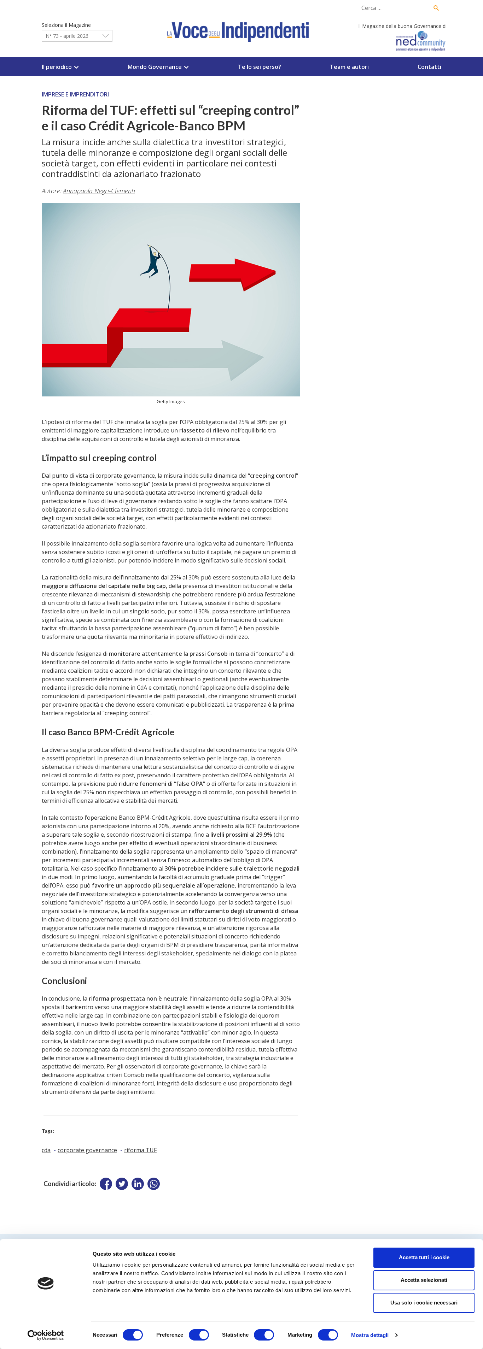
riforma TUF (140, 1150)
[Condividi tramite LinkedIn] (138, 1184)
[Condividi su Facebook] (106, 1184)
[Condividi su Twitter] (122, 1184)
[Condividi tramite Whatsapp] (153, 1184)
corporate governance (87, 1150)
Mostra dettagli (370, 1335)
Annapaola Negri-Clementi (99, 191)
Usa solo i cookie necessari (424, 1303)
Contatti (429, 67)
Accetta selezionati (424, 1280)
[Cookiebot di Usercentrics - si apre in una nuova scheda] (46, 1335)
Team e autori (349, 67)
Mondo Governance (155, 67)
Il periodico (57, 67)
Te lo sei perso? (259, 67)
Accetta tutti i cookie (424, 1257)
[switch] (199, 1335)
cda (46, 1150)
